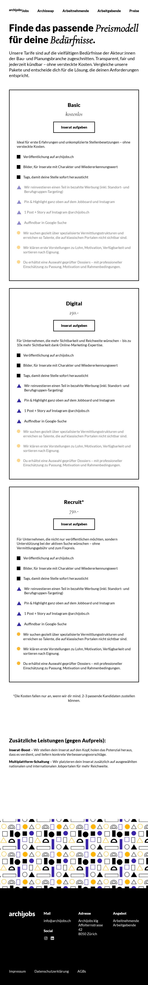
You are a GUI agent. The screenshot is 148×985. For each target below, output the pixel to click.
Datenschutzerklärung (51, 971)
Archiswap (45, 11)
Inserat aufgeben (74, 127)
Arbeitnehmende (75, 11)
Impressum (17, 971)
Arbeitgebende (109, 11)
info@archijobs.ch (57, 921)
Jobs (25, 11)
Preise (134, 11)
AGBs (81, 971)
